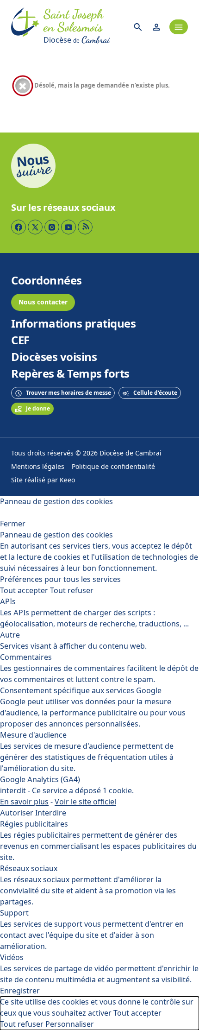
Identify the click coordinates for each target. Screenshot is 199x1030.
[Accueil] (25, 26)
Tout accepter (24, 590)
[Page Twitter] (35, 227)
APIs (8, 601)
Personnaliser (69, 1024)
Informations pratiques (73, 323)
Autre (10, 635)
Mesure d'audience (33, 735)
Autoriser (16, 813)
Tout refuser (71, 590)
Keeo (67, 480)
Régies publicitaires (34, 824)
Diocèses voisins (54, 357)
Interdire (50, 813)
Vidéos (12, 957)
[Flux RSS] (85, 227)
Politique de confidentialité (113, 467)
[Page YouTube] (68, 227)
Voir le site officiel (85, 801)
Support (14, 913)
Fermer (12, 523)
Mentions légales (37, 467)
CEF (20, 340)
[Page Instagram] (51, 227)
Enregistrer (20, 990)
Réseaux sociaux (28, 868)
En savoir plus (24, 801)
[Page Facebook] (18, 227)
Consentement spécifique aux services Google (81, 690)
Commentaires (26, 657)
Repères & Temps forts (70, 373)
